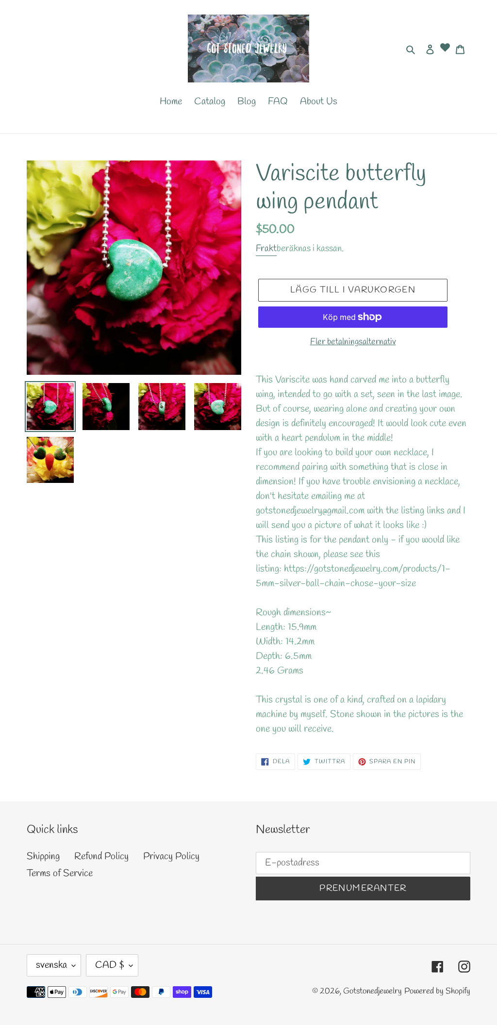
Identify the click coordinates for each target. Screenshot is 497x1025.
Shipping (43, 856)
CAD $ (109, 965)
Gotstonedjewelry (372, 991)
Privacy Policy (171, 856)
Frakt (266, 248)
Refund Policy (101, 856)
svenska (51, 965)
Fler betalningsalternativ (353, 342)
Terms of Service (60, 873)
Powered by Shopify (437, 991)
